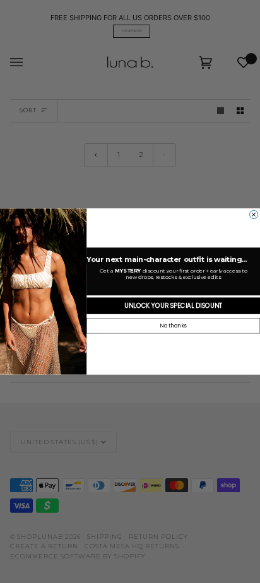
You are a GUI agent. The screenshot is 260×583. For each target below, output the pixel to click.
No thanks (173, 326)
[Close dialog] (254, 214)
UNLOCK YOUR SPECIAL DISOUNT (173, 306)
